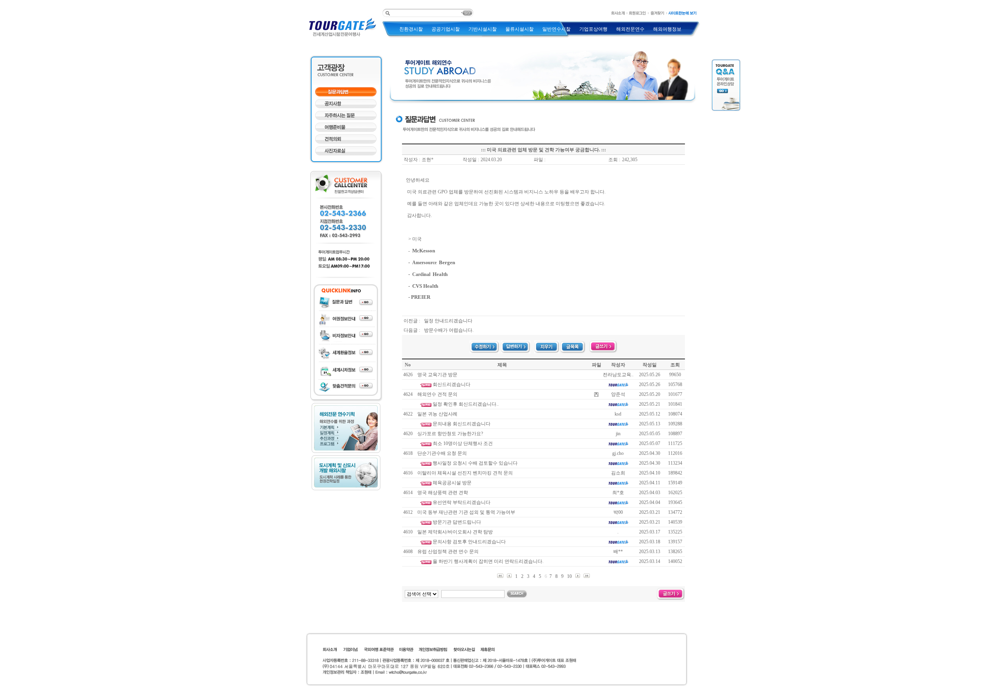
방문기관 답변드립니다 (457, 522)
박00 (618, 512)
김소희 (618, 473)
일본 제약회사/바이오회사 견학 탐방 (455, 532)
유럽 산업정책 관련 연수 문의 (448, 551)
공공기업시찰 (445, 29)
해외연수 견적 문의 (437, 394)
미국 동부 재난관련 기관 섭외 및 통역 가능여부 (466, 512)
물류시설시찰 (519, 29)
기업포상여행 (593, 29)
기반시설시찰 (482, 29)
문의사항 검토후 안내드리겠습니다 (469, 541)
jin (618, 433)
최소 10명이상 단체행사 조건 (463, 443)
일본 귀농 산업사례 (437, 414)
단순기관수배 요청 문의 (442, 453)
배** (618, 551)
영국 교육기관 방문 (437, 374)
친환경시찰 (411, 29)
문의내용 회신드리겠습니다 (461, 424)
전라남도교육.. (618, 374)
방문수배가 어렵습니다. (449, 330)
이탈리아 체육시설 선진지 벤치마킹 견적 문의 (465, 473)
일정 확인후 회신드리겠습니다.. (466, 404)
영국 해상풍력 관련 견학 (442, 492)
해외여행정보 (667, 29)
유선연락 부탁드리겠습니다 (461, 502)
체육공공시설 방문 (452, 483)
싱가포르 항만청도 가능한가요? (450, 433)
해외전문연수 (630, 29)
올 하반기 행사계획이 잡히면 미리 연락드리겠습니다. (488, 561)
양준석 (618, 394)
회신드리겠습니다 (451, 384)
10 (570, 576)
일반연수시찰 (556, 29)
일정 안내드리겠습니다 (448, 321)
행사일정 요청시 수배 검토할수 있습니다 (475, 463)
